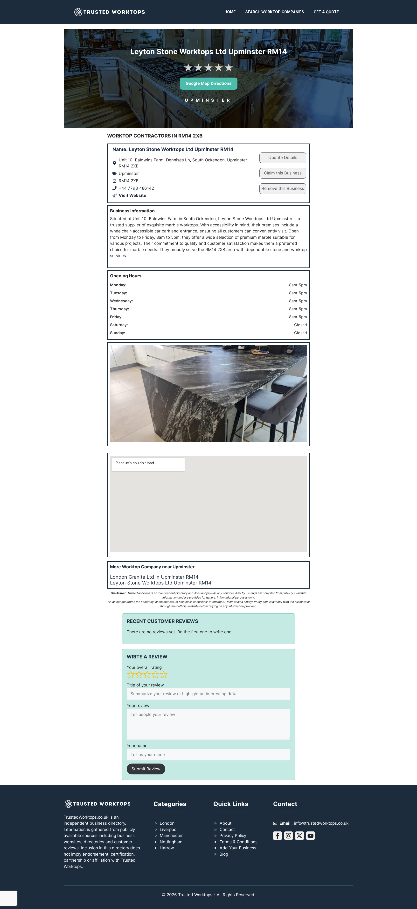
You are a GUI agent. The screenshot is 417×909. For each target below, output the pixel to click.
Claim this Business (283, 173)
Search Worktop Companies (274, 12)
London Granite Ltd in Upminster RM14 (154, 577)
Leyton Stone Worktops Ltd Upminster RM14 (160, 583)
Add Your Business (238, 847)
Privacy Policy (233, 835)
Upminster (208, 100)
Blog (224, 854)
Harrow (167, 847)
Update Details (282, 157)
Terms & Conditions (238, 841)
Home (230, 12)
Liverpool (168, 829)
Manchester (171, 835)
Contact (227, 829)
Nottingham (171, 841)
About (225, 823)
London (167, 823)
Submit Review (146, 768)
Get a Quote (326, 12)
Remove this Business (283, 188)
